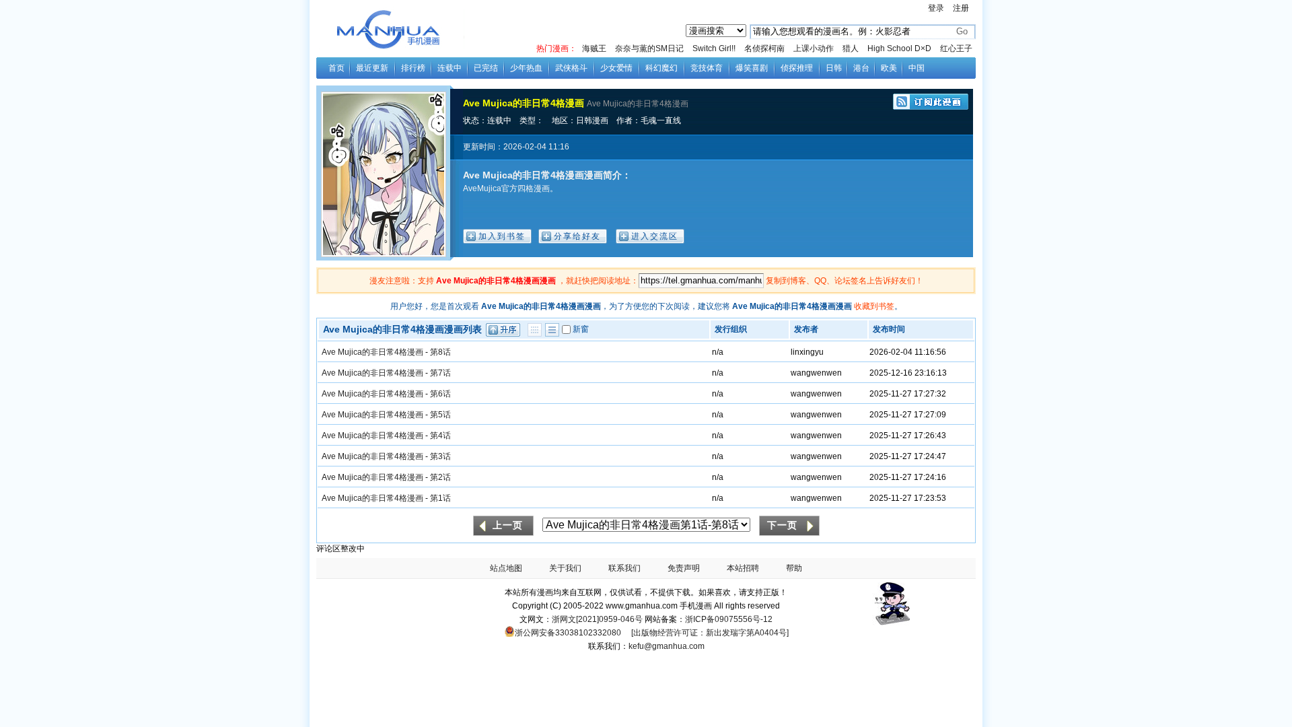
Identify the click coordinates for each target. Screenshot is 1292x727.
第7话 (440, 373)
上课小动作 (813, 48)
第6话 (440, 394)
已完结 (486, 68)
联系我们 (624, 568)
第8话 (440, 352)
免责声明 (684, 568)
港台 (861, 68)
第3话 (440, 456)
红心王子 (956, 48)
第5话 (440, 414)
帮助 (794, 568)
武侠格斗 (571, 68)
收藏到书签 (874, 306)
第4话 (440, 435)
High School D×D (899, 48)
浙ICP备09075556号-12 (729, 619)
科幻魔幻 (661, 68)
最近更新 (372, 68)
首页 (336, 68)
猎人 (850, 48)
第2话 (440, 477)
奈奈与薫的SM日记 (649, 48)
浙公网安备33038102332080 (568, 632)
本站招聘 (743, 568)
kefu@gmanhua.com (667, 646)
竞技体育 (706, 68)
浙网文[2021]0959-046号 (597, 619)
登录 (936, 8)
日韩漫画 (592, 120)
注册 (961, 8)
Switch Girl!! (713, 48)
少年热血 (526, 68)
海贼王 (594, 48)
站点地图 (506, 568)
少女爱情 (616, 68)
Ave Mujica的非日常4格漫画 (523, 103)
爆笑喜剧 (751, 68)
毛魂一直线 (661, 120)
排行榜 (413, 68)
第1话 (440, 498)
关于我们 (565, 568)
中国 (916, 68)
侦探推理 (797, 68)
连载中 (449, 68)
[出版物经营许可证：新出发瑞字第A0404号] (710, 632)
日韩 (834, 68)
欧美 (889, 68)
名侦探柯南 (764, 48)
